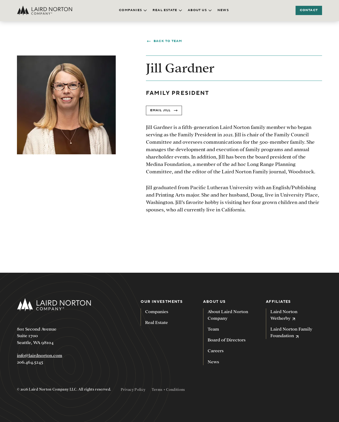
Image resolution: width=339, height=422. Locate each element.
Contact (309, 10)
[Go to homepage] (44, 11)
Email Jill (160, 110)
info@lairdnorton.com (39, 355)
